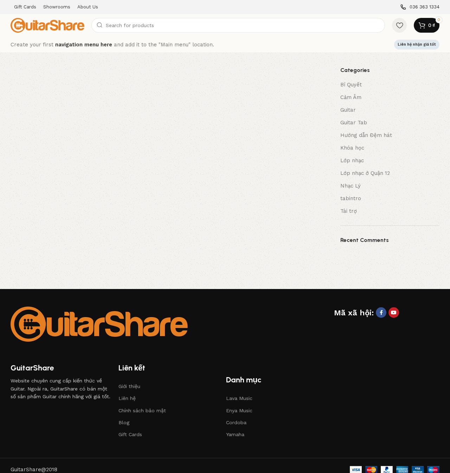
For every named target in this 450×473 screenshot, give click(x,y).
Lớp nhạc (352, 160)
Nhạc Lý (350, 186)
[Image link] (99, 323)
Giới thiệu (129, 386)
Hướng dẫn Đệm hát (366, 135)
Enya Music (239, 410)
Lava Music (239, 398)
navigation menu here (83, 44)
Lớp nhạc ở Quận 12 (365, 173)
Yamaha (235, 434)
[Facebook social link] (381, 312)
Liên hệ (127, 398)
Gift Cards (130, 434)
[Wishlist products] (399, 25)
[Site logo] (47, 25)
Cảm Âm (350, 97)
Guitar (348, 110)
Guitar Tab (353, 122)
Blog (123, 422)
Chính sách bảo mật (142, 410)
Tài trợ (348, 211)
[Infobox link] (419, 7)
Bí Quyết (351, 84)
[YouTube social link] (393, 312)
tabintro (350, 198)
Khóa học (352, 148)
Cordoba (236, 422)
